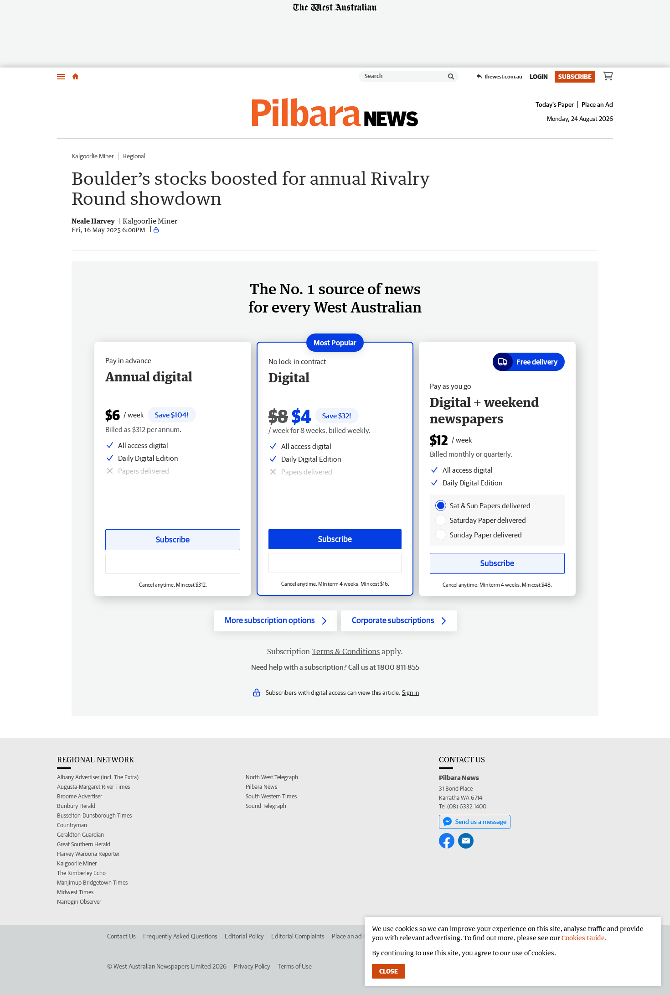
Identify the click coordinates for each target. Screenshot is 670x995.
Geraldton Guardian (80, 834)
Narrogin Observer (79, 901)
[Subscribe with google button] (335, 563)
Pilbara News (261, 786)
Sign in (410, 692)
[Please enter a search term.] (451, 77)
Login (539, 76)
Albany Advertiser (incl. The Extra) (98, 777)
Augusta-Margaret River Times (93, 786)
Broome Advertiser (79, 796)
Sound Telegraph (266, 805)
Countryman (72, 825)
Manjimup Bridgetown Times (92, 882)
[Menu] (61, 76)
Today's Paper (555, 104)
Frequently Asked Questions (180, 936)
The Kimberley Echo (81, 873)
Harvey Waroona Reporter (88, 853)
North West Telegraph (272, 777)
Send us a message (480, 821)
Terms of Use (295, 966)
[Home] (75, 76)
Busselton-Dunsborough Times (94, 815)
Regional (134, 156)
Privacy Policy (252, 966)
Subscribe (575, 76)
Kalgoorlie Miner (93, 156)
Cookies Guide (583, 938)
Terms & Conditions (346, 651)
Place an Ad (597, 104)
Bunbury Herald (76, 805)
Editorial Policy (244, 936)
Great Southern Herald (83, 844)
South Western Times (271, 796)
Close (388, 971)
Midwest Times (75, 892)
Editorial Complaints (298, 936)
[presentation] (440, 505)
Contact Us (121, 936)
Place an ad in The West (363, 936)
